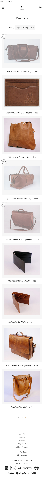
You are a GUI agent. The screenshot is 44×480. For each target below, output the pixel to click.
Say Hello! (22, 444)
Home (2, 1)
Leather (22, 440)
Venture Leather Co (25, 460)
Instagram (23, 455)
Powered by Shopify (22, 463)
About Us (22, 434)
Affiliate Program (22, 447)
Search (22, 437)
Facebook (23, 452)
